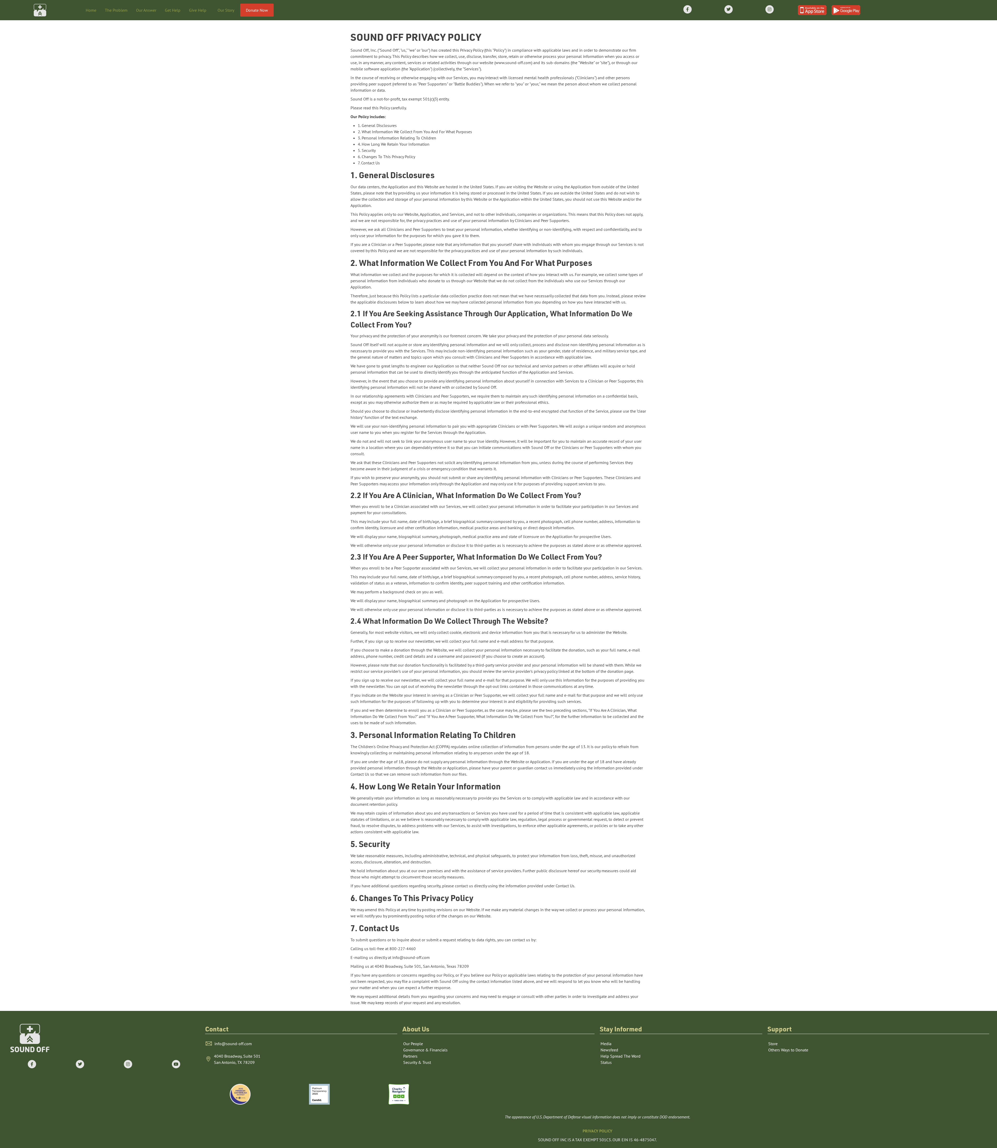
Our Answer (146, 10)
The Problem (116, 10)
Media (606, 1043)
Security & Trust (417, 1062)
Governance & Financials (425, 1049)
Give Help (197, 10)
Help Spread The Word (621, 1056)
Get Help (172, 10)
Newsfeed (609, 1049)
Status (606, 1062)
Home (91, 10)
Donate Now (257, 10)
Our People (413, 1043)
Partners (410, 1056)
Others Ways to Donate (788, 1049)
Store (773, 1043)
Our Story (226, 10)
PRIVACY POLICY (597, 1130)
